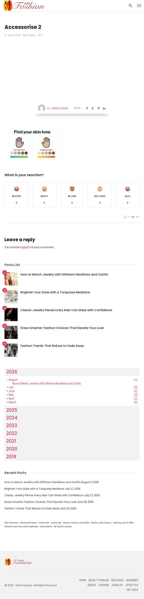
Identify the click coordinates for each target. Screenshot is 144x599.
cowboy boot (56, 523)
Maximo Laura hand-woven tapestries (21, 526)
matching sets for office (123, 523)
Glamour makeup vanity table (76, 523)
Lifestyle (132, 585)
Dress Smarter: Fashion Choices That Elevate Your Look (62, 328)
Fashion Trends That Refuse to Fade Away (52, 346)
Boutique (117, 580)
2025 (11, 410)
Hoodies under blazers (101, 523)
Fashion (104, 585)
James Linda (59, 108)
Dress (92, 585)
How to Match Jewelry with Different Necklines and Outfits (64, 274)
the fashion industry (63, 526)
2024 (11, 418)
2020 (11, 449)
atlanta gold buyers (28, 523)
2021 (11, 441)
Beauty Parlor (99, 580)
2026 (11, 372)
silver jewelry (46, 526)
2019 (11, 456)
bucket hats (44, 523)
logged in (25, 247)
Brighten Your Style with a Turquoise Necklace (55, 292)
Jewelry (117, 585)
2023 (11, 425)
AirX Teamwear (11, 523)
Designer (132, 580)
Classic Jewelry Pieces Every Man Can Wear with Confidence (66, 310)
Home (82, 580)
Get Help (132, 589)
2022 (11, 433)
